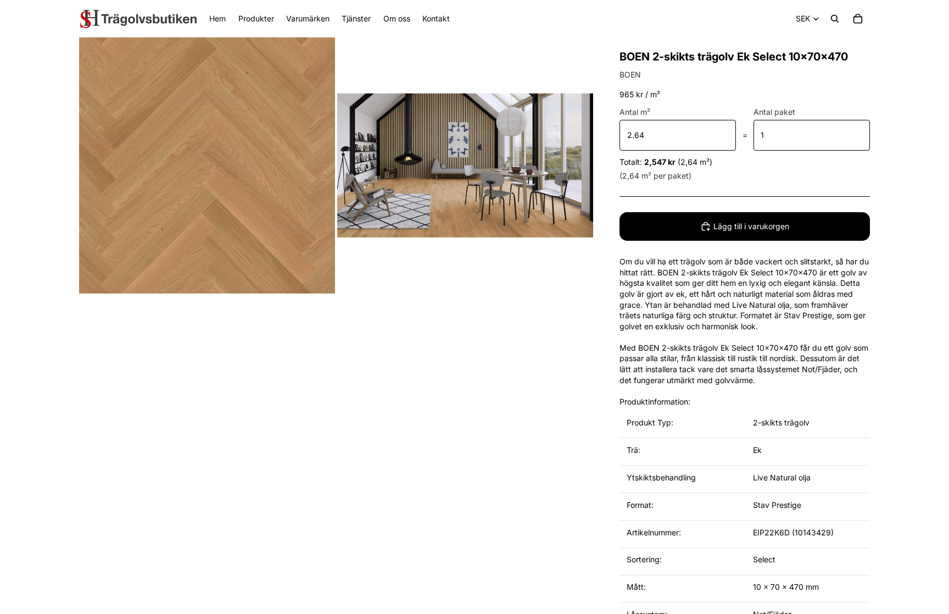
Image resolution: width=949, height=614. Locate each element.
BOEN (630, 74)
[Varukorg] (858, 19)
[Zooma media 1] (207, 165)
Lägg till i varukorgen (751, 226)
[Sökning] (835, 19)
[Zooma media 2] (465, 165)
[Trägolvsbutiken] (138, 18)
